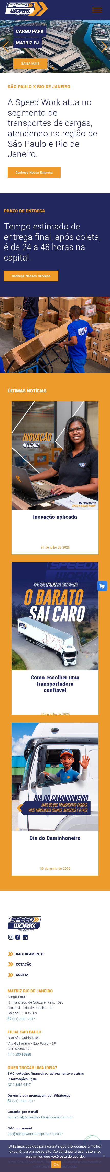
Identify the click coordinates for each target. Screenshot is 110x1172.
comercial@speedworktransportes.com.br (40, 1117)
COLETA (22, 974)
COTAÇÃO (23, 964)
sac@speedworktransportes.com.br (35, 1133)
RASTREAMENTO (29, 954)
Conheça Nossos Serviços (31, 276)
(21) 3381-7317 (23, 1018)
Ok (56, 1164)
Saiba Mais (55, 539)
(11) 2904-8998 (19, 1054)
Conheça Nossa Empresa (34, 172)
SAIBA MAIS (30, 63)
